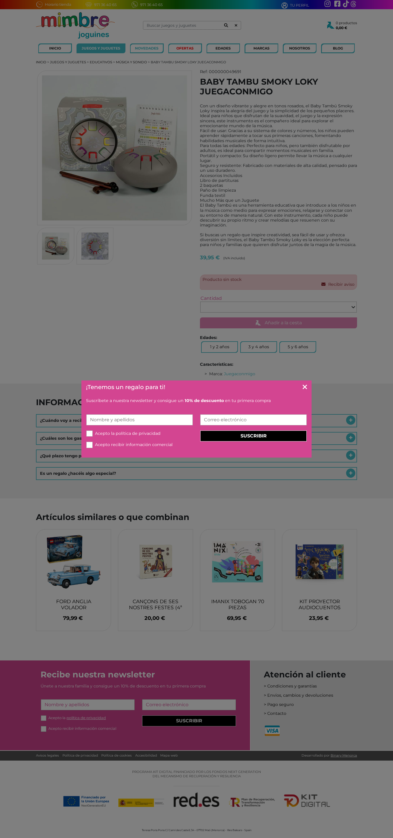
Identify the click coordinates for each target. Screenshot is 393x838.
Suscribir (254, 436)
